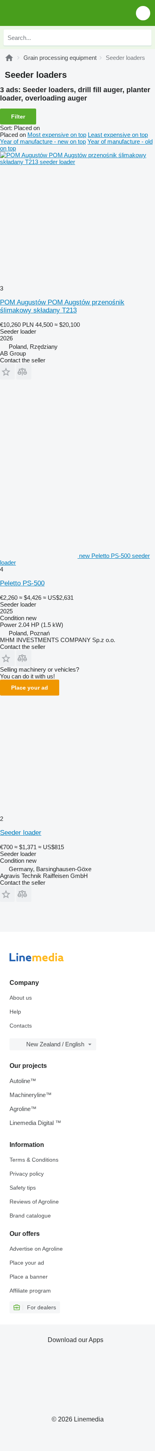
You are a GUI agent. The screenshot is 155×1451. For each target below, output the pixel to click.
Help (15, 1011)
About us (21, 997)
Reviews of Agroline (34, 1201)
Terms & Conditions (34, 1159)
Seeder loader (20, 832)
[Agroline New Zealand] (51, 13)
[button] (143, 13)
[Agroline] (9, 58)
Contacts (21, 1025)
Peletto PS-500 (22, 583)
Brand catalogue (30, 1215)
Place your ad (29, 687)
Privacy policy (27, 1173)
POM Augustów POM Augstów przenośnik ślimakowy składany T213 (62, 306)
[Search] (143, 37)
